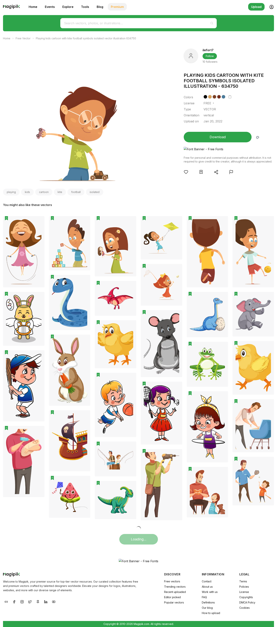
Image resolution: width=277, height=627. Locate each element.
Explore (67, 7)
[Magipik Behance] (6, 601)
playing (11, 192)
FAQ (204, 597)
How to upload (211, 613)
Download (218, 137)
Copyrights (246, 597)
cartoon (44, 192)
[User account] (270, 7)
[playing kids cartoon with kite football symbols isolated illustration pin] (39, 222)
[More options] (39, 289)
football (76, 192)
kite (60, 192)
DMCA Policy (247, 602)
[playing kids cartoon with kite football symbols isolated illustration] (23, 251)
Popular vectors (174, 602)
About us (207, 586)
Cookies (244, 607)
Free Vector (23, 38)
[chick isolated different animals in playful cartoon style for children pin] (268, 347)
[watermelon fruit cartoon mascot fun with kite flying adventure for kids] (69, 497)
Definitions (208, 602)
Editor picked (172, 597)
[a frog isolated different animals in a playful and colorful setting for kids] (207, 364)
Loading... (138, 539)
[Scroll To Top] (269, 619)
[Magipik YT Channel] (54, 601)
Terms (243, 581)
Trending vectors (175, 586)
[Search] (212, 23)
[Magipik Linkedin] (46, 601)
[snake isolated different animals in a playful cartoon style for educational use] (69, 302)
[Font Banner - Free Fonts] (228, 149)
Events (50, 7)
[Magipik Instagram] (22, 601)
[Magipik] (11, 7)
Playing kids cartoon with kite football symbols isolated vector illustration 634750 (86, 38)
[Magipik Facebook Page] (14, 601)
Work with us (210, 591)
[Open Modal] (186, 172)
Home (33, 7)
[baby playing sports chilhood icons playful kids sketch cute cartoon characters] (23, 385)
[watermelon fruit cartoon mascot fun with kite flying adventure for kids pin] (84, 481)
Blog (100, 7)
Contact (206, 581)
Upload (256, 7)
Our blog (207, 607)
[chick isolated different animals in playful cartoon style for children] (253, 367)
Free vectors (172, 581)
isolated (94, 192)
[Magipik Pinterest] (38, 601)
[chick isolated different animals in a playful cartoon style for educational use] (115, 344)
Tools (85, 7)
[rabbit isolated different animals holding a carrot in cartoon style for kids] (69, 370)
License (244, 591)
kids (27, 192)
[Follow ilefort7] (191, 56)
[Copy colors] (230, 96)
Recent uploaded (175, 591)
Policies (244, 586)
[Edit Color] (258, 137)
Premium (117, 7)
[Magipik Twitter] (30, 601)
